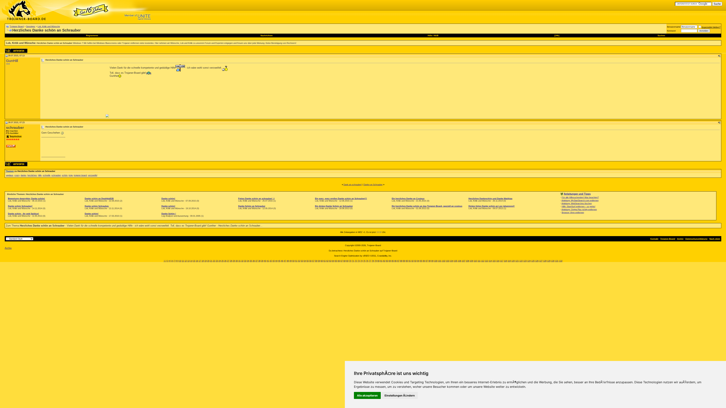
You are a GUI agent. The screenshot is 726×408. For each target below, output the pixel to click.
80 (378, 261)
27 (228, 261)
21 (211, 261)
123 (525, 261)
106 (459, 261)
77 (370, 261)
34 (248, 261)
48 (288, 261)
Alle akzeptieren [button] (367, 395)
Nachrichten (267, 35)
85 (393, 261)
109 (471, 261)
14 (191, 261)
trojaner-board (80, 175)
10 (180, 261)
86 (395, 261)
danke (23, 175)
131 (556, 261)
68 (344, 261)
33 (245, 261)
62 (327, 261)
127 (541, 261)
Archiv (680, 239)
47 (285, 261)
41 (268, 261)
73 (359, 261)
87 (398, 261)
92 (412, 261)
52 (299, 261)
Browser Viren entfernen (573, 212)
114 (490, 261)
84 (390, 261)
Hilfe (430, 35)
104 (451, 261)
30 (237, 261)
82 (384, 261)
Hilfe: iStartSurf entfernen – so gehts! (578, 206)
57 (313, 261)
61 (324, 261)
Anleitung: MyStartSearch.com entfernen (580, 200)
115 (494, 261)
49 (290, 261)
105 (455, 261)
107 (463, 261)
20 (208, 261)
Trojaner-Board (17, 26)
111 (479, 261)
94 (418, 261)
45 (279, 261)
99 (432, 261)
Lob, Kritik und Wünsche (49, 26)
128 (545, 261)
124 (529, 261)
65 (336, 261)
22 (214, 261)
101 (439, 261)
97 (427, 261)
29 (234, 261)
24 (220, 261)
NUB (436, 35)
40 (265, 261)
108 (467, 261)
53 (302, 261)
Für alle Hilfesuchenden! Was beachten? (580, 197)
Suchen (661, 35)
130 (553, 261)
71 (353, 261)
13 (188, 261)
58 (316, 261)
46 (282, 261)
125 (533, 261)
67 (342, 261)
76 (367, 261)
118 (505, 261)
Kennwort (671, 31)
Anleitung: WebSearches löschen (577, 203)
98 (429, 261)
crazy (16, 175)
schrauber (56, 175)
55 (307, 261)
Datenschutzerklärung (696, 239)
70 (350, 261)
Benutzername (673, 27)
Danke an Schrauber (373, 184)
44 (276, 261)
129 (549, 261)
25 (222, 261)
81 (381, 261)
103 (447, 261)
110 (475, 261)
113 (486, 261)
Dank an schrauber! (353, 184)
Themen (10, 171)
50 (293, 261)
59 (319, 261)
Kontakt (654, 239)
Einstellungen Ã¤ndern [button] (400, 395)
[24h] (556, 35)
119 (509, 261)
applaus (9, 175)
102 (443, 261)
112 (482, 261)
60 (322, 261)
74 (361, 261)
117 (501, 261)
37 (256, 261)
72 (356, 261)
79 (376, 261)
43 (273, 261)
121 (517, 261)
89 (404, 261)
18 (203, 261)
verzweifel (92, 175)
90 (407, 261)
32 (242, 261)
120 (513, 261)
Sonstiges (30, 26)
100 (435, 261)
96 (424, 261)
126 (537, 261)
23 (217, 261)
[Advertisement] (73, 90)
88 (401, 261)
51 (296, 261)
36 (254, 261)
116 (498, 261)
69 (347, 261)
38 (259, 261)
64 (333, 261)
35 (251, 261)
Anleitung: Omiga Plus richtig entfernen (579, 209)
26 (225, 261)
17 (200, 261)
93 (415, 261)
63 (330, 261)
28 (231, 261)
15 (194, 261)
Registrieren (92, 35)
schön (64, 175)
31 (239, 261)
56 (310, 261)
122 (521, 261)
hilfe (40, 175)
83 (387, 261)
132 (560, 261)
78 (373, 261)
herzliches (32, 175)
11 (183, 261)
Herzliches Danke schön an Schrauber (54, 43)
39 (262, 261)
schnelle (46, 175)
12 (186, 261)
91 (410, 261)
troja (71, 175)
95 (421, 261)
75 (364, 261)
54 (305, 261)
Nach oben (714, 239)
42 (271, 261)
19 (205, 261)
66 (339, 261)
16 (197, 261)
